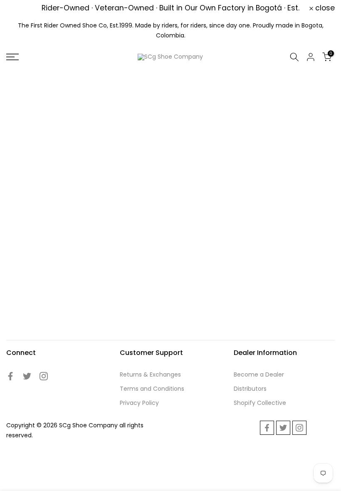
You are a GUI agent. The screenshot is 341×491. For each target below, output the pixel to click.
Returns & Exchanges (150, 374)
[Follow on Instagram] (44, 376)
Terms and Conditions (152, 388)
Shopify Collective (260, 403)
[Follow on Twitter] (27, 376)
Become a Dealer (259, 374)
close (21, 8)
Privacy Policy (139, 403)
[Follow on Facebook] (10, 376)
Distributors (250, 388)
